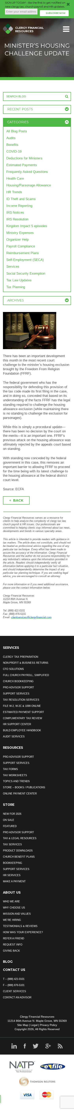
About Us (12, 892)
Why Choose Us (14, 907)
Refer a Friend (13, 938)
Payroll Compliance (20, 246)
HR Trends (14, 192)
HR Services (12, 875)
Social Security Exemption (25, 273)
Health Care (15, 178)
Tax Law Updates (19, 280)
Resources (13, 748)
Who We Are (11, 901)
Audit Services (14, 736)
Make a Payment (14, 881)
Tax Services (12, 844)
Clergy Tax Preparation (20, 656)
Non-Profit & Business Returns (25, 662)
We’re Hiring (12, 919)
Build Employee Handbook (22, 730)
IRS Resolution (17, 219)
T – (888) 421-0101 (13, 978)
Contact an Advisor (17, 997)
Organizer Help (17, 239)
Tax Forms (10, 769)
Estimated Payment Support (23, 712)
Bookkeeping (12, 862)
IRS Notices (15, 212)
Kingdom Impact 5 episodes (26, 226)
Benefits (12, 145)
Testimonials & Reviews (20, 926)
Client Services (14, 991)
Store (8, 805)
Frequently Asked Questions (27, 172)
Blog (8, 962)
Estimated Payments (21, 165)
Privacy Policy (48, 1025)
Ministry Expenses (20, 233)
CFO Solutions (13, 668)
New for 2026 (12, 813)
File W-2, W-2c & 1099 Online (22, 705)
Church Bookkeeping (18, 681)
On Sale (8, 819)
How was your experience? (23, 932)
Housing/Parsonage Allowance (28, 185)
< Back (16, 500)
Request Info (12, 944)
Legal (34, 1025)
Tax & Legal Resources (20, 838)
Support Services (16, 693)
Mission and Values (17, 913)
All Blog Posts (16, 131)
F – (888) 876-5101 (13, 985)
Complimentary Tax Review (22, 718)
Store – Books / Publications (24, 787)
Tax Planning (15, 287)
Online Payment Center (20, 793)
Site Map (22, 1025)
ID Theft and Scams (21, 199)
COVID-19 (14, 151)
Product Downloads (18, 850)
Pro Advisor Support (18, 687)
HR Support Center (17, 724)
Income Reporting (19, 206)
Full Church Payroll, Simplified (26, 675)
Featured (10, 826)
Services (12, 266)
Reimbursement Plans (22, 253)
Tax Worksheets (15, 775)
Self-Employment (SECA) (25, 260)
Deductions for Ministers (24, 158)
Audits (11, 138)
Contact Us (14, 970)
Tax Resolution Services (21, 699)
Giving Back (11, 950)
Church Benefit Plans (19, 856)
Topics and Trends (16, 781)
